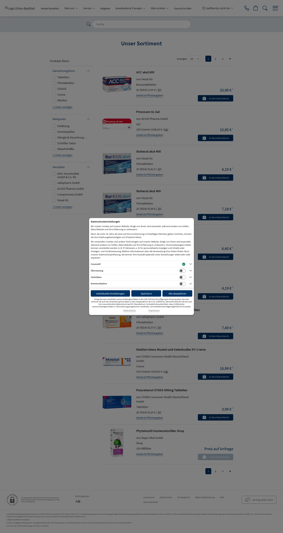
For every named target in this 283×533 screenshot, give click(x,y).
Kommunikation (99, 283)
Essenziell (96, 264)
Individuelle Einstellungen (110, 293)
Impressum (154, 310)
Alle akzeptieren (177, 293)
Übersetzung (97, 270)
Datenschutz (129, 310)
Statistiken (96, 277)
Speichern (146, 293)
